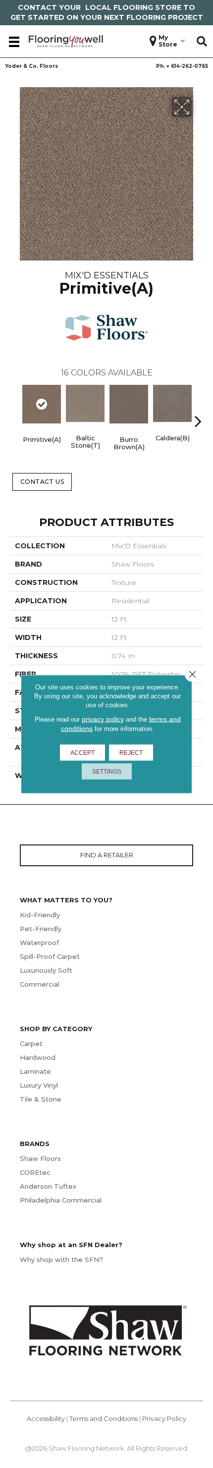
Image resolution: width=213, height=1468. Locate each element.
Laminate (35, 1071)
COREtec (35, 1172)
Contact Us (42, 481)
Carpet (31, 1044)
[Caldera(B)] (172, 403)
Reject (131, 752)
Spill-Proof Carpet (50, 956)
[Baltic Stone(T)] (85, 403)
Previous (14, 406)
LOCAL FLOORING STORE (133, 7)
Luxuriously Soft (46, 970)
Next (198, 406)
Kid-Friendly (40, 915)
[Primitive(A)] (41, 404)
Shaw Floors (40, 1158)
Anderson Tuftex (48, 1186)
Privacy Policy (164, 1418)
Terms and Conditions (103, 1418)
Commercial (39, 984)
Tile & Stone (40, 1099)
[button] (202, 41)
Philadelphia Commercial (61, 1200)
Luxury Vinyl (39, 1085)
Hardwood (37, 1057)
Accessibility (46, 1418)
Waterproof (39, 942)
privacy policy (103, 719)
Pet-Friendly (40, 929)
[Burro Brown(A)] (129, 404)
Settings (106, 771)
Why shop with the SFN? (61, 1259)
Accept (82, 752)
